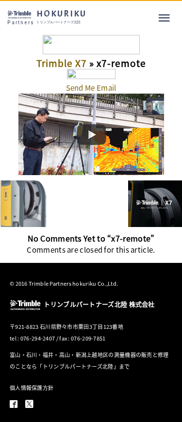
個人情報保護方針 (31, 387)
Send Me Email (91, 87)
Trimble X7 (61, 62)
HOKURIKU (46, 17)
